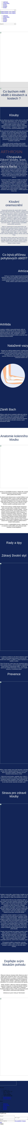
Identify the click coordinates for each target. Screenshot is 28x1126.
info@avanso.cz (7, 1097)
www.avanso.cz (7, 1098)
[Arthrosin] (8, 12)
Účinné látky (6, 3)
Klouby (5, 4)
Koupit (5, 7)
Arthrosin (5, 2)
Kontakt (5, 6)
